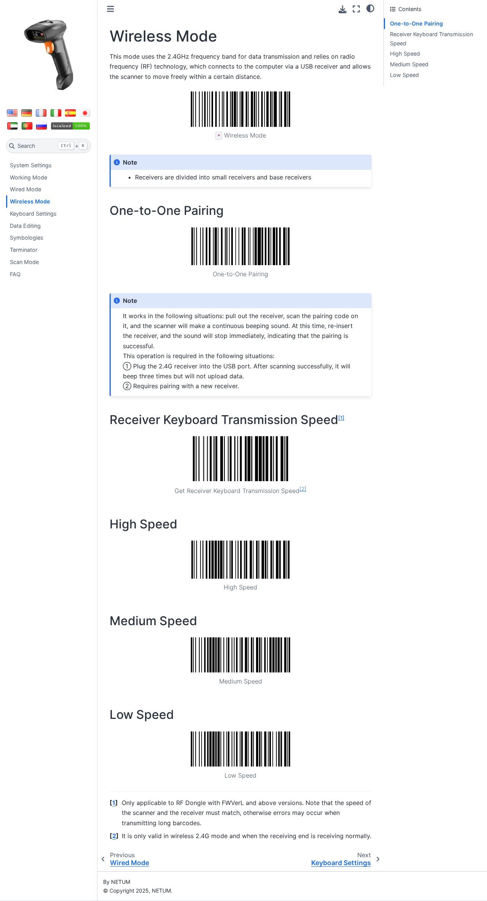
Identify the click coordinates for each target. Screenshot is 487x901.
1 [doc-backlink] (113, 803)
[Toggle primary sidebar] (110, 9)
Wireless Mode (30, 201)
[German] (26, 112)
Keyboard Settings (33, 213)
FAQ (15, 274)
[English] (12, 112)
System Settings (31, 165)
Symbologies (26, 237)
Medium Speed (409, 64)
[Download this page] (343, 9)
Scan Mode (24, 262)
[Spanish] (70, 112)
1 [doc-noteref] (341, 417)
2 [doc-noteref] (302, 488)
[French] (41, 112)
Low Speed (404, 75)
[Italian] (56, 112)
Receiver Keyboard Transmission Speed (431, 38)
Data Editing (25, 225)
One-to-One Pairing (416, 23)
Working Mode (28, 177)
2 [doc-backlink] (114, 836)
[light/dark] (370, 8)
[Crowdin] (70, 125)
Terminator (23, 249)
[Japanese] (85, 112)
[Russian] (41, 125)
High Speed (405, 53)
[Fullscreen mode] (356, 9)
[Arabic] (12, 125)
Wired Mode (25, 189)
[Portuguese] (27, 125)
